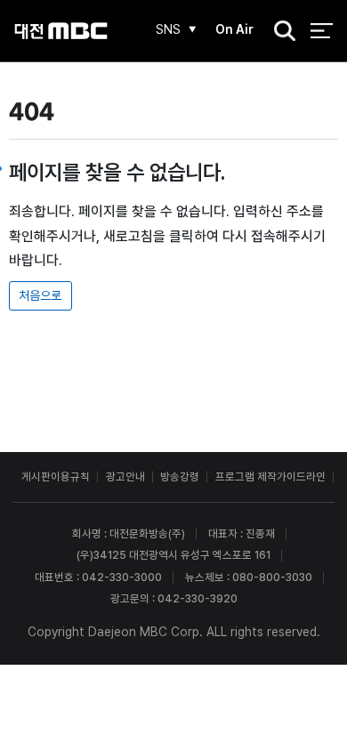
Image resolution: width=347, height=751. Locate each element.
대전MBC (61, 30)
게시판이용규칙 (55, 476)
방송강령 (179, 476)
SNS (168, 29)
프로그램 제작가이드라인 (270, 476)
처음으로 (40, 295)
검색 (279, 32)
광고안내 (125, 476)
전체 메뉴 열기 (322, 30)
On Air (234, 29)
